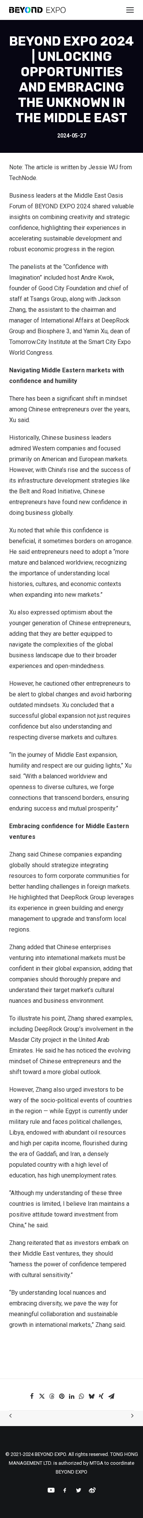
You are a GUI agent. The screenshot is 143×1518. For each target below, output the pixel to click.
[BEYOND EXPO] (37, 10)
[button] (32, 1396)
